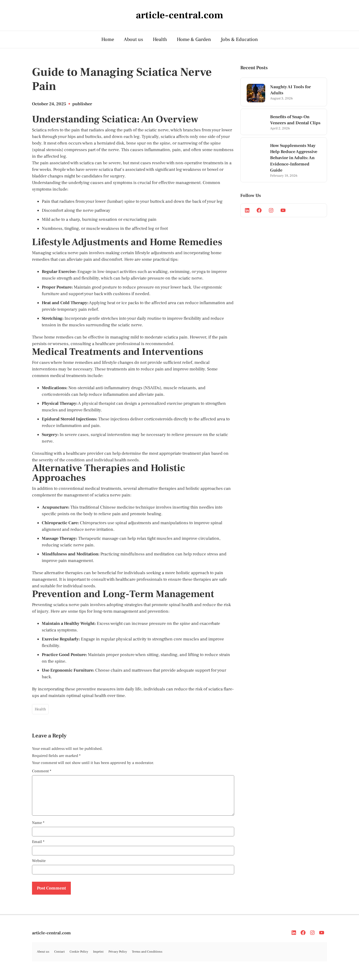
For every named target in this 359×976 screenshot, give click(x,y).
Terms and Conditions (147, 952)
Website (39, 860)
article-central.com (51, 933)
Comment (41, 771)
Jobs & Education (239, 39)
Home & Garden (194, 39)
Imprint (98, 952)
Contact (59, 952)
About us (133, 39)
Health (160, 39)
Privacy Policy (117, 952)
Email (38, 841)
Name (38, 822)
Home (107, 39)
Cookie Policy (79, 952)
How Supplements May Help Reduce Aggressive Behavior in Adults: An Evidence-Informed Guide (293, 158)
